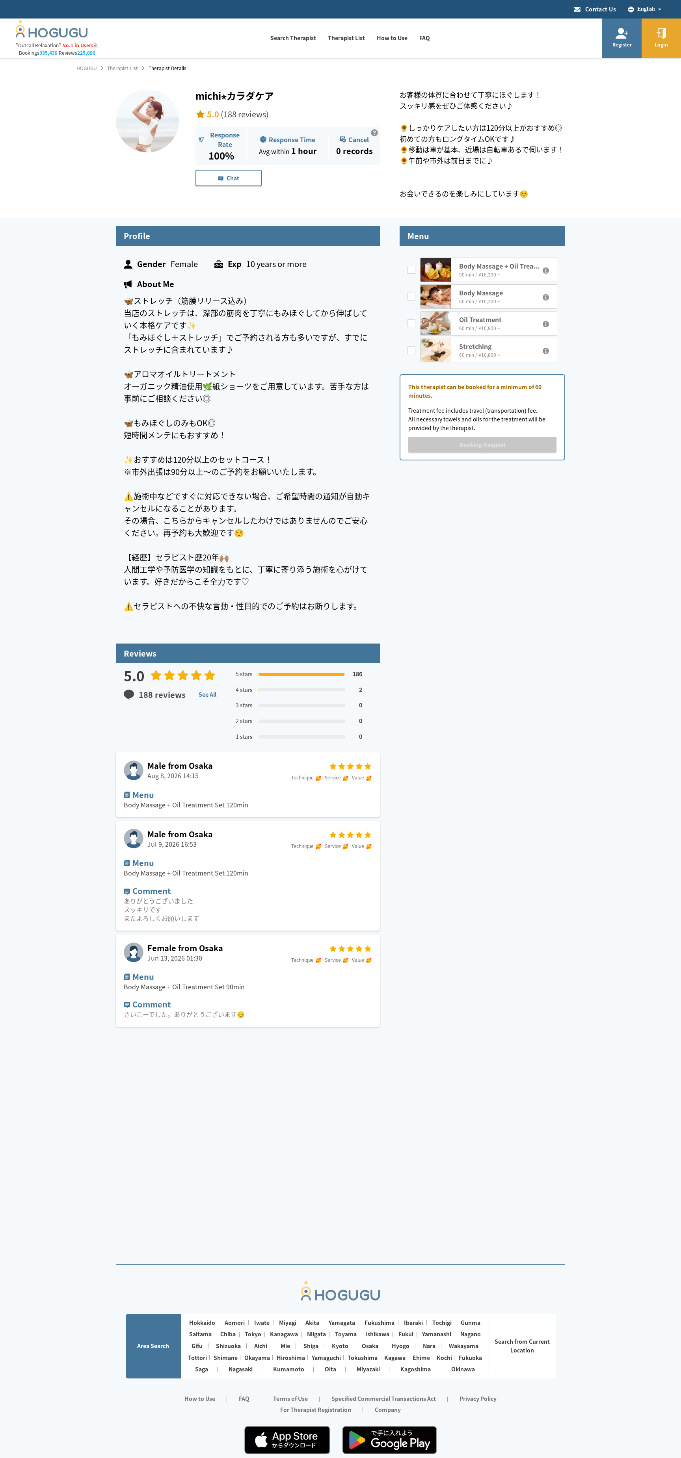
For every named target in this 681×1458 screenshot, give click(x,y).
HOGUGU (86, 68)
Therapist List (122, 68)
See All (207, 694)
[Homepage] (51, 35)
